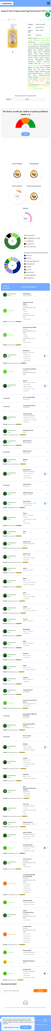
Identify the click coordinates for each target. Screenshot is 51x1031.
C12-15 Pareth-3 (33, 79)
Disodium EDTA (38, 89)
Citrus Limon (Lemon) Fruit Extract (39, 64)
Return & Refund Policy (42, 1024)
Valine (48, 60)
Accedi (25, 134)
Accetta (26, 1027)
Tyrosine (30, 60)
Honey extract (38, 54)
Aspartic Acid (46, 56)
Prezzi (39, 1020)
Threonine (31, 62)
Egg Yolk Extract (45, 48)
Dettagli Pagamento (45, 1020)
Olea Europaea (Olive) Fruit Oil (39, 68)
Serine (30, 56)
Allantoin (40, 50)
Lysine (41, 58)
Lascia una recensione (40, 990)
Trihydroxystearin (45, 46)
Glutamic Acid (36, 56)
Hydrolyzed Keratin (33, 48)
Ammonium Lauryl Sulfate (41, 40)
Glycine (47, 54)
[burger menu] (48, 3)
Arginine (47, 58)
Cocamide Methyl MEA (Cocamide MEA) (39, 80)
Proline (39, 62)
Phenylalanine (39, 60)
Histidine (30, 71)
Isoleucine (47, 62)
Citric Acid (32, 75)
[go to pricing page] (50, 11)
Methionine (43, 71)
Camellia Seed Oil (34, 63)
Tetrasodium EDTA (44, 77)
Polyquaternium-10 (44, 75)
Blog (35, 1020)
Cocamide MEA (45, 85)
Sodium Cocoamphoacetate (39, 84)
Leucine (30, 58)
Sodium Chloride (33, 77)
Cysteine (36, 71)
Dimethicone (31, 42)
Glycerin (35, 44)
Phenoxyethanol (32, 87)
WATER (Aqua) (32, 38)
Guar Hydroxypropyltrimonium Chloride (39, 72)
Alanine (36, 58)
